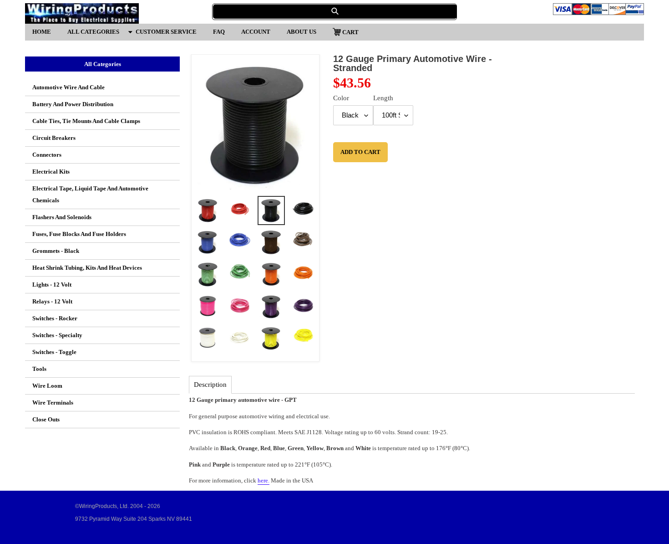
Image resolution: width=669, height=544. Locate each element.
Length (383, 98)
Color (341, 98)
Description (210, 384)
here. (263, 480)
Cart (350, 32)
